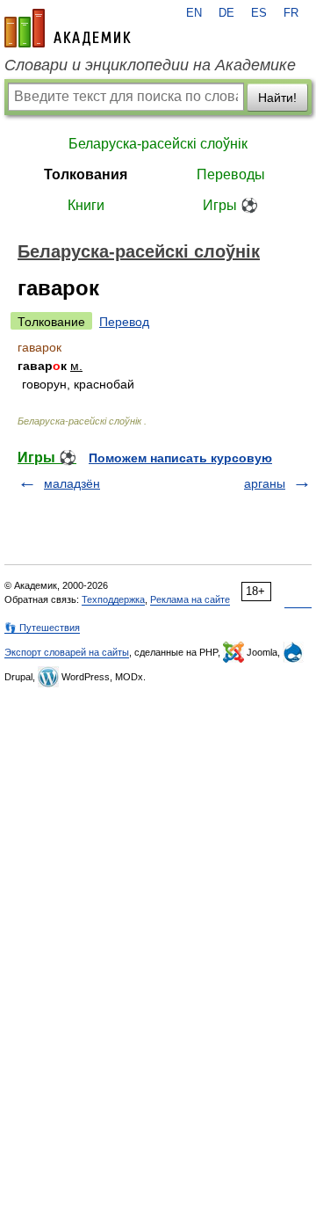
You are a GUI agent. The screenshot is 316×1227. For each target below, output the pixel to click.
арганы (264, 483)
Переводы (231, 174)
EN (194, 13)
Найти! (277, 98)
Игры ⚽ (230, 205)
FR (291, 13)
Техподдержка (113, 599)
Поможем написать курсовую (180, 458)
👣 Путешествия (42, 627)
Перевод (124, 322)
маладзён (72, 483)
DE (226, 13)
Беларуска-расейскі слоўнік (158, 143)
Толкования (85, 174)
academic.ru (67, 28)
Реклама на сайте (190, 599)
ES (259, 13)
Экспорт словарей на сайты (66, 652)
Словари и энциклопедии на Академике (150, 65)
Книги (86, 205)
